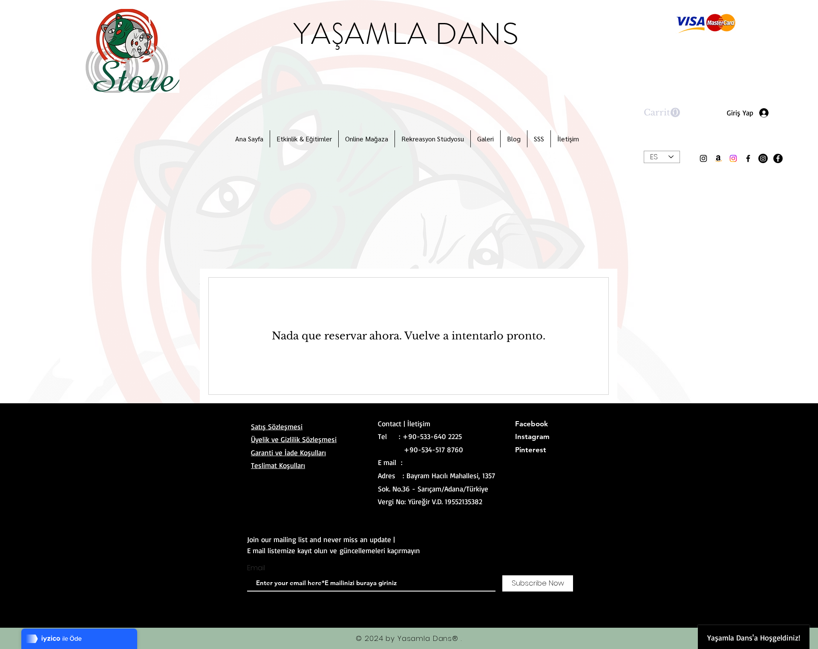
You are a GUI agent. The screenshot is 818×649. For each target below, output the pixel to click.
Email (256, 567)
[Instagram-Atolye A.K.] (763, 158)
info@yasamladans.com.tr (444, 462)
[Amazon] (718, 158)
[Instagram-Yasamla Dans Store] (703, 158)
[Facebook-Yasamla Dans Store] (748, 158)
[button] (662, 113)
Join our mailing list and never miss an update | (321, 539)
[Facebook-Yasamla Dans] (778, 158)
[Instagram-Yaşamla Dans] (733, 158)
